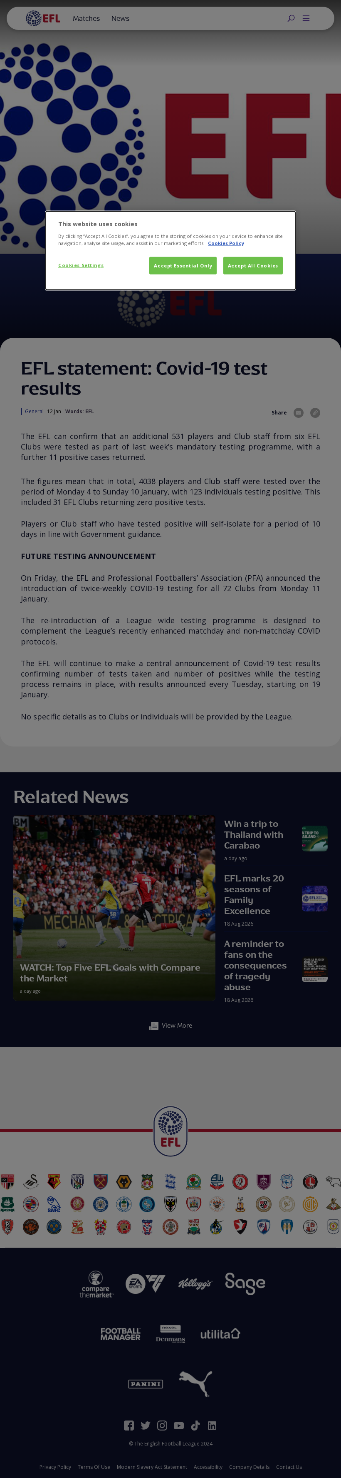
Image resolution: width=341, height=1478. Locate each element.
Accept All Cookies (253, 265)
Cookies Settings (81, 265)
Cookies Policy (226, 243)
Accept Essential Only (183, 265)
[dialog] (170, 251)
